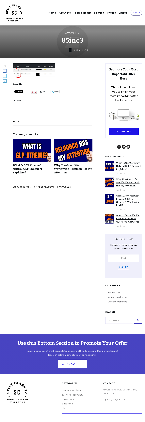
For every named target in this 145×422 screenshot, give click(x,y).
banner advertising (71, 390)
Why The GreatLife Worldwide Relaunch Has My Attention (73, 158)
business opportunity (72, 394)
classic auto (68, 399)
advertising (114, 292)
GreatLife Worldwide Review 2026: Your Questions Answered (127, 218)
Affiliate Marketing (117, 301)
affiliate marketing (117, 297)
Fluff (64, 408)
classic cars (67, 403)
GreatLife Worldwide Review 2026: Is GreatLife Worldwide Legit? (127, 200)
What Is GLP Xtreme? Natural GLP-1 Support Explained (32, 158)
